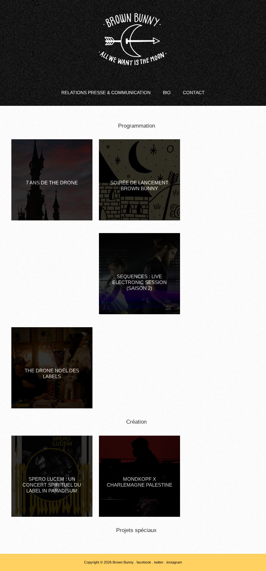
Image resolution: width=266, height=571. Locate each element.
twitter (158, 562)
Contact (194, 92)
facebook (144, 562)
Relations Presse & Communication (106, 92)
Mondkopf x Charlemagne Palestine (139, 482)
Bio (167, 92)
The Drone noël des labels (52, 373)
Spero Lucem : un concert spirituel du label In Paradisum (51, 484)
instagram (174, 562)
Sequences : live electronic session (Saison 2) (139, 282)
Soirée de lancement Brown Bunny (139, 185)
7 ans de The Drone (52, 182)
